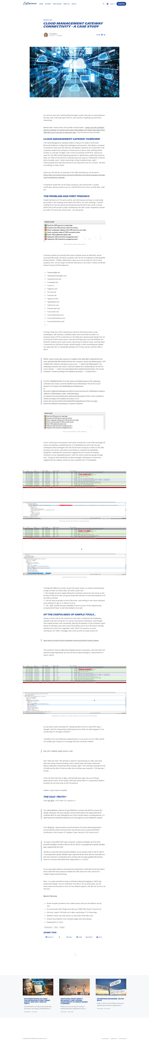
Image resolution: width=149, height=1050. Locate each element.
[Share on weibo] (99, 35)
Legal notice (114, 1038)
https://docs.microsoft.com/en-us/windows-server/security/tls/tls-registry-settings (71, 640)
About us (66, 4)
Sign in (112, 4)
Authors (48, 4)
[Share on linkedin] (104, 35)
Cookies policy (122, 1038)
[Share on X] (97, 35)
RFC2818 (51, 801)
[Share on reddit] (102, 35)
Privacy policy (105, 1038)
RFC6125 (51, 827)
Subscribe (121, 4)
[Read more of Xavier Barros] (45, 34)
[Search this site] (103, 3)
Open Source (57, 4)
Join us (74, 4)
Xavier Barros (53, 34)
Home (41, 4)
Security (62, 927)
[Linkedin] (107, 4)
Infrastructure (47, 20)
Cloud (56, 927)
